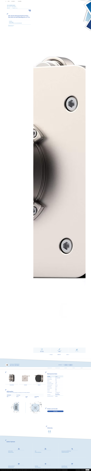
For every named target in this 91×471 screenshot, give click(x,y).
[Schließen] (90, 469)
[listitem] (18, 450)
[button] (19, 1)
